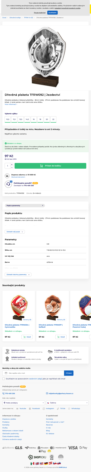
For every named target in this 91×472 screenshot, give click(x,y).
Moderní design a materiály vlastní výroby (26, 359)
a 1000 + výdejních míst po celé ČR (66, 352)
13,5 (20, 119)
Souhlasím (52, 12)
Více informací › (11, 104)
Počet (7, 166)
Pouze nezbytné (40, 12)
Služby (5, 428)
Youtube (23, 408)
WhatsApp (75, 408)
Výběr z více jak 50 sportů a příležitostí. (68, 359)
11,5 (14, 119)
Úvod (4, 17)
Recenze (49, 425)
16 (34, 119)
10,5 (7, 119)
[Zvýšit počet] (11, 164)
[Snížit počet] (11, 167)
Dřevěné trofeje (15, 17)
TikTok (62, 408)
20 (47, 119)
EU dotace (50, 433)
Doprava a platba (9, 419)
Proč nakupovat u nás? (55, 422)
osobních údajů (35, 379)
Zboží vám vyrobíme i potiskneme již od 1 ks (26, 352)
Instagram (50, 408)
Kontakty (5, 425)
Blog (48, 431)
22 (53, 119)
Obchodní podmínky (10, 433)
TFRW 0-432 (28, 17)
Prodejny (5, 422)
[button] (15, 231)
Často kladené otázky (10, 436)
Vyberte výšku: (11, 114)
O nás (48, 428)
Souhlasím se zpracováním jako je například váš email (35, 379)
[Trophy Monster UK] (37, 463)
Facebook (36, 408)
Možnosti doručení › (18, 177)
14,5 (27, 119)
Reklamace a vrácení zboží (13, 431)
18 (40, 119)
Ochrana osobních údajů (12, 439)
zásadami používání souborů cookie (67, 8)
